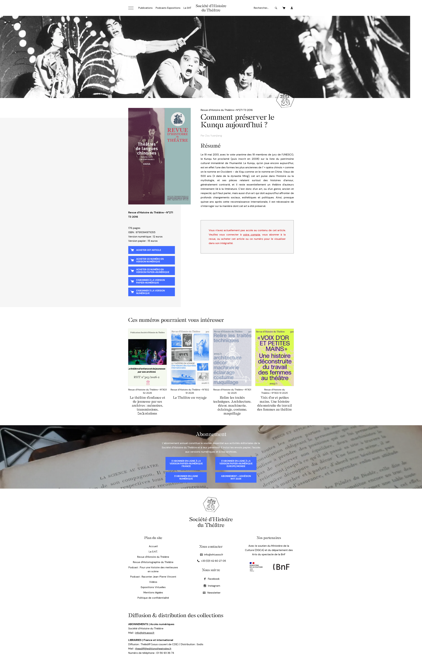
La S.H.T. (153, 551)
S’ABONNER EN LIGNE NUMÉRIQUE (186, 477)
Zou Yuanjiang (213, 135)
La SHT (187, 8)
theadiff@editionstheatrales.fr (153, 648)
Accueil (153, 546)
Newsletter (214, 592)
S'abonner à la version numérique (150, 292)
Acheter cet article (148, 250)
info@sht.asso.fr (213, 554)
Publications (145, 8)
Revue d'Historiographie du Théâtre (153, 562)
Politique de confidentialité (153, 597)
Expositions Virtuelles (153, 587)
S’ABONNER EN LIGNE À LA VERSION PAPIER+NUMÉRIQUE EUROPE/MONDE (236, 463)
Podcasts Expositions (168, 8)
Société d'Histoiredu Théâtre (211, 522)
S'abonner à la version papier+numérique (150, 281)
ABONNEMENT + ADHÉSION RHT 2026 (236, 477)
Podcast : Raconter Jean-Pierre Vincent (153, 576)
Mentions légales (153, 592)
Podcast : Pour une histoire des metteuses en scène (153, 569)
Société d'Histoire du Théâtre (211, 8)
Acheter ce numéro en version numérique (150, 260)
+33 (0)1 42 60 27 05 (213, 561)
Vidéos (153, 582)
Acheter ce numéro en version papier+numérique (152, 271)
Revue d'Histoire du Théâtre (153, 557)
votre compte (251, 234)
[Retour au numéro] (159, 156)
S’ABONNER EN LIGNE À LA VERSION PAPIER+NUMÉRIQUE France (186, 463)
